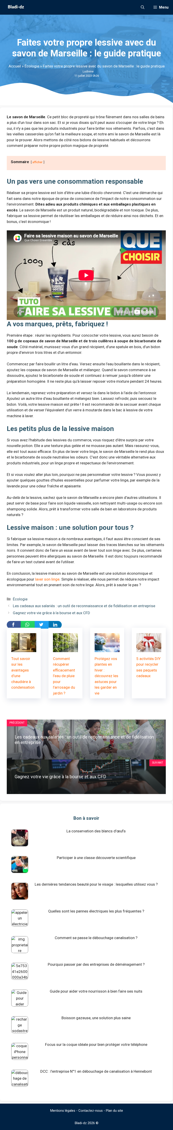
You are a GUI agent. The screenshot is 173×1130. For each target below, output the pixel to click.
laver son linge (47, 579)
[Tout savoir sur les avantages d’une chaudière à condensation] (23, 649)
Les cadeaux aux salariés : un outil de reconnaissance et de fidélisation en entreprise (84, 606)
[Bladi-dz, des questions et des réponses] (15, 7)
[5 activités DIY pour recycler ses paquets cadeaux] (148, 649)
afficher (37, 162)
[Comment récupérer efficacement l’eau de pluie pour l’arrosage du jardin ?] (65, 649)
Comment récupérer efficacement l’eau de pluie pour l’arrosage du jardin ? (64, 675)
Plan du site (114, 1111)
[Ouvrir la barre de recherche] (142, 7)
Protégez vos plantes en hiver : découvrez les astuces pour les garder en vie (106, 675)
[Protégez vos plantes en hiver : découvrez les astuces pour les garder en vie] (107, 649)
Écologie (32, 66)
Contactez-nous (90, 1111)
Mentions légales (62, 1111)
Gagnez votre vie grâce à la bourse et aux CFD (51, 613)
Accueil (15, 66)
